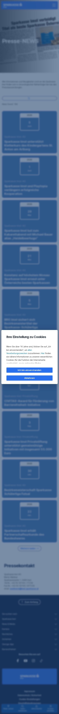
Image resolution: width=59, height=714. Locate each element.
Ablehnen (29, 378)
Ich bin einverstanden (29, 370)
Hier (43, 353)
